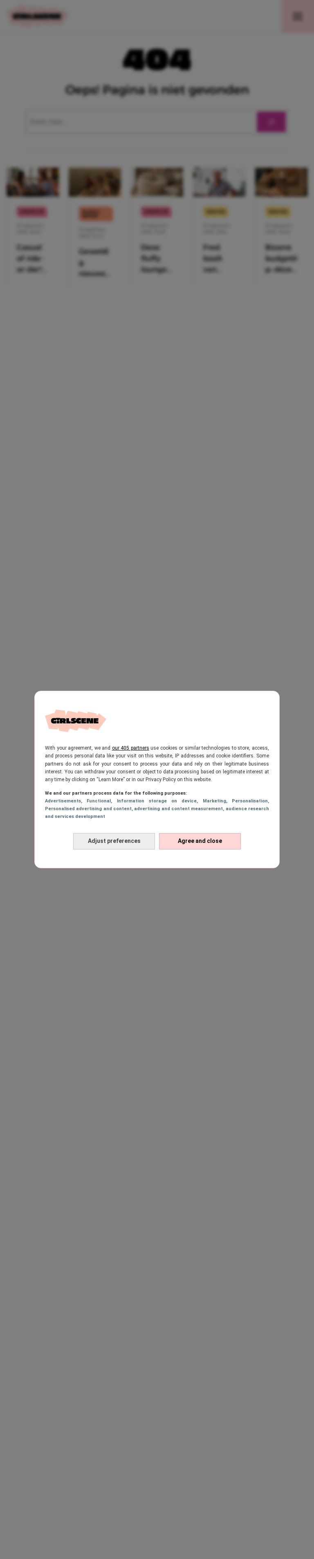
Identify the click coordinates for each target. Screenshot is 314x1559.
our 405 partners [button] (130, 748)
